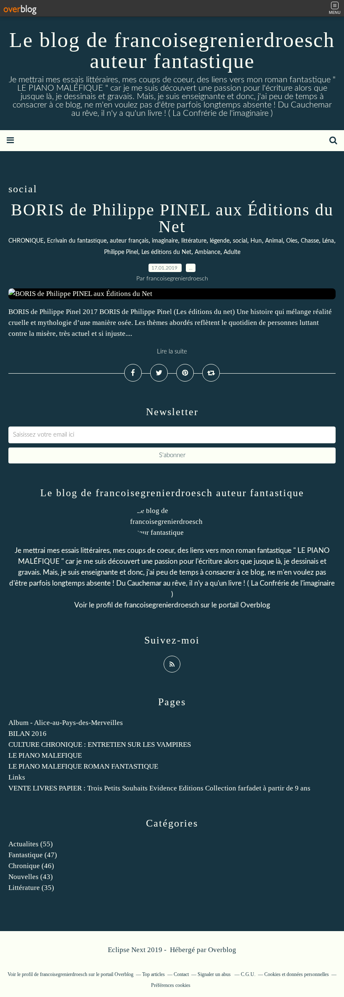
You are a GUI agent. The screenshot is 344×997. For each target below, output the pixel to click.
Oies (291, 241)
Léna (328, 241)
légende (219, 241)
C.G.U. (248, 974)
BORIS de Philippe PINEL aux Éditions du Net (172, 218)
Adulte (232, 252)
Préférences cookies (170, 985)
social (240, 241)
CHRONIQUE (26, 241)
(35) (31, 888)
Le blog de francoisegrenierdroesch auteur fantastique (172, 50)
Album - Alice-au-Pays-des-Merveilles (65, 723)
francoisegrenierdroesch (161, 605)
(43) (30, 877)
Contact (181, 974)
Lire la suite (172, 351)
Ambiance (207, 252)
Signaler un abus (215, 974)
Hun (256, 241)
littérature (193, 241)
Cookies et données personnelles (296, 974)
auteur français (129, 241)
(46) (31, 866)
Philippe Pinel (121, 252)
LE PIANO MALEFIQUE (45, 755)
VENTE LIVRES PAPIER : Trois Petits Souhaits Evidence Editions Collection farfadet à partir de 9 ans (159, 788)
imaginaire (165, 241)
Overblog (222, 950)
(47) (32, 855)
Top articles (153, 974)
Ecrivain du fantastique (77, 241)
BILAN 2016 (27, 734)
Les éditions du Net (166, 252)
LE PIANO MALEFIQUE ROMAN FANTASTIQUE (83, 766)
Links (16, 777)
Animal (274, 241)
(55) (30, 844)
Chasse (310, 241)
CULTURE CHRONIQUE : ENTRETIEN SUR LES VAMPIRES (99, 744)
